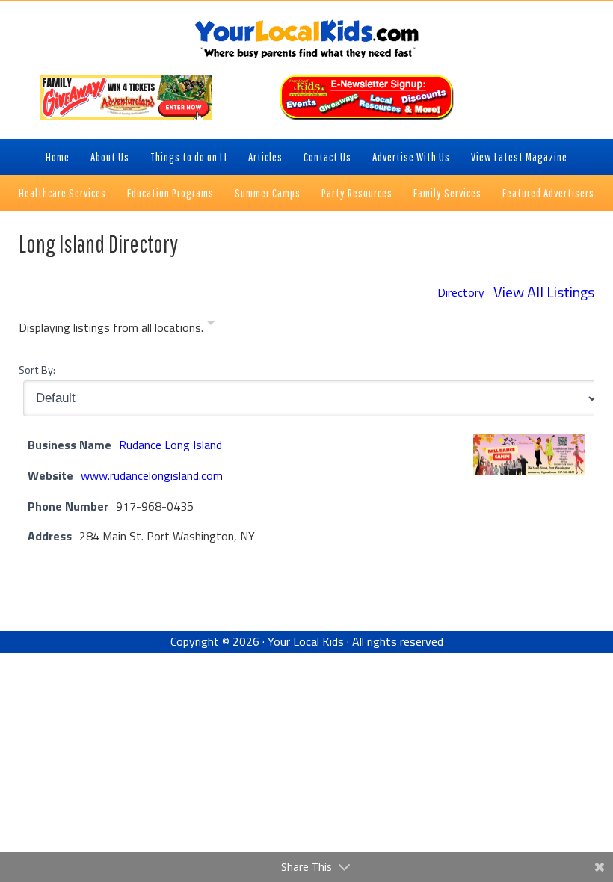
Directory (460, 292)
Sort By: (37, 370)
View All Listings (543, 291)
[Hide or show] (210, 325)
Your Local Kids (306, 641)
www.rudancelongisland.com (152, 475)
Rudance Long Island (170, 445)
